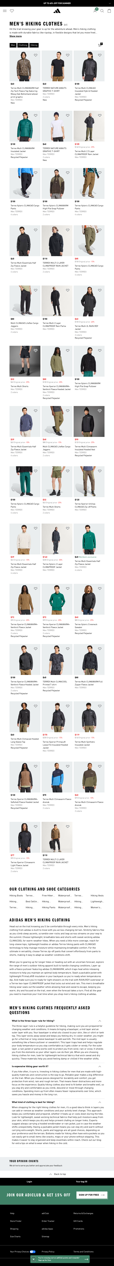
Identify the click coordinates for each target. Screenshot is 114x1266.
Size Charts (15, 1237)
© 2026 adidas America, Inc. (57, 1262)
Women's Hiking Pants (97, 907)
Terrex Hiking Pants (81, 896)
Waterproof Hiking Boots (65, 901)
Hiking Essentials (79, 901)
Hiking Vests (97, 896)
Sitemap (45, 1237)
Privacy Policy (48, 1252)
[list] (52, 45)
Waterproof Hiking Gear (64, 907)
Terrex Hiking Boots (16, 907)
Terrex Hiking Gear (32, 896)
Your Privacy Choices (19, 1252)
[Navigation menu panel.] (4, 10)
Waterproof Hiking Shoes (65, 896)
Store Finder (16, 1221)
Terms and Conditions (83, 1252)
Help (12, 1213)
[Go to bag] (109, 10)
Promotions (78, 1229)
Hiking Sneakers (14, 901)
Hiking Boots (16, 896)
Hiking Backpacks (31, 907)
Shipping (14, 1229)
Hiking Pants (48, 907)
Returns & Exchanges (83, 1213)
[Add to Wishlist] (35, 56)
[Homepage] (57, 12)
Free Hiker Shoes (47, 896)
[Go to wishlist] (11, 10)
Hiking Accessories (80, 907)
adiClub (45, 1213)
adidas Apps (47, 1229)
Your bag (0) (81, 1182)
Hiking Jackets (46, 901)
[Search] (102, 10)
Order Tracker (48, 1221)
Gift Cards (78, 1221)
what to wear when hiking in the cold (48, 1143)
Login (29, 1182)
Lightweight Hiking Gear (97, 901)
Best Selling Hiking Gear (32, 901)
